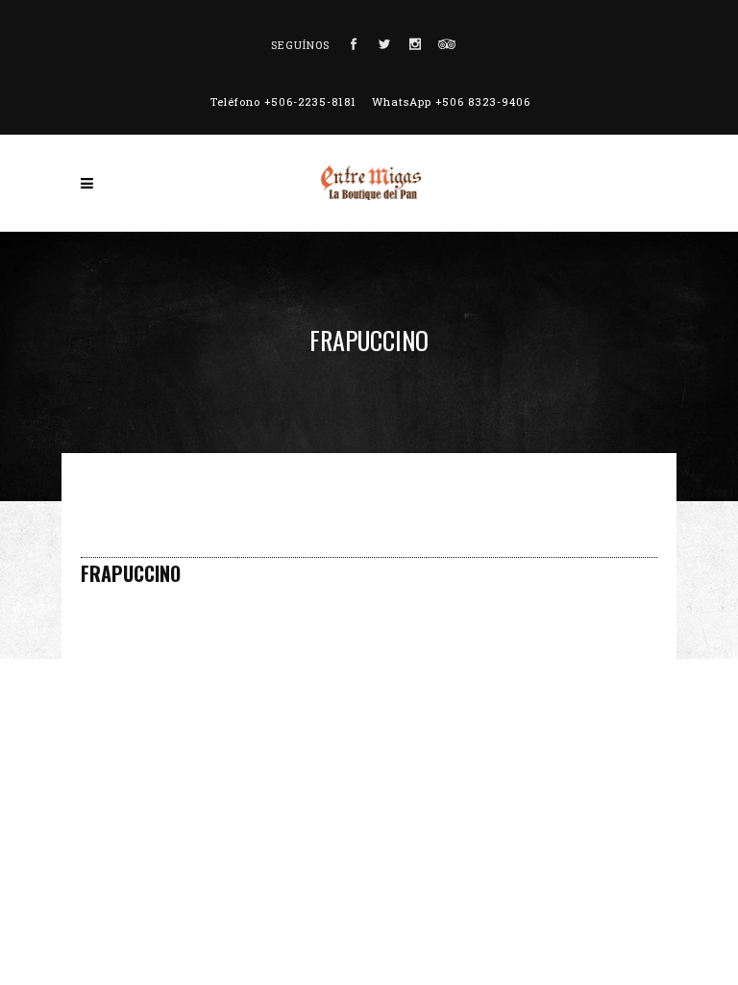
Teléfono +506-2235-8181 (283, 101)
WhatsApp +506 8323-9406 (451, 101)
